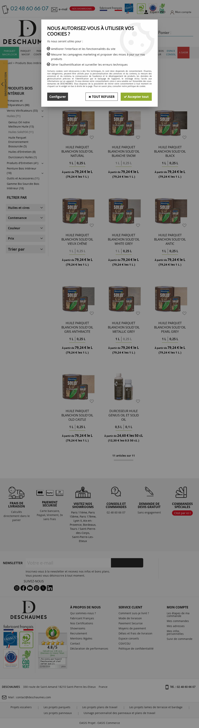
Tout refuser (103, 97)
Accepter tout (138, 97)
